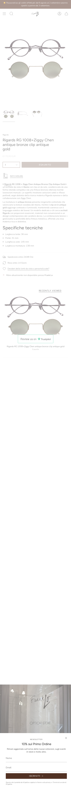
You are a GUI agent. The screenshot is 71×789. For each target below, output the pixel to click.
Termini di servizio (59, 782)
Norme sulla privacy (44, 782)
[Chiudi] (66, 738)
